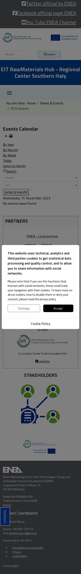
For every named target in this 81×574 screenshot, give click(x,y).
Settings (24, 308)
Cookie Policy (40, 323)
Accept (58, 308)
